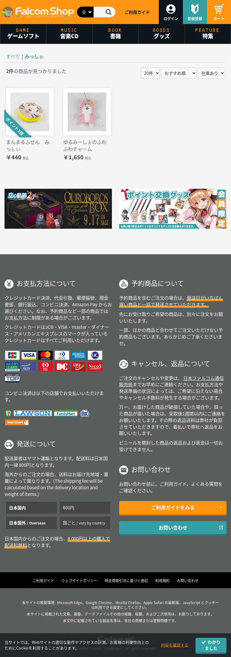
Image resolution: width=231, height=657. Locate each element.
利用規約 (162, 580)
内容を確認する (174, 645)
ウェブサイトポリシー (79, 580)
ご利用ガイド (137, 12)
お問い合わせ (173, 527)
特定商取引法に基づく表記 (126, 580)
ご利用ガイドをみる (173, 507)
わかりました (213, 645)
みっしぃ (34, 56)
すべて (13, 56)
